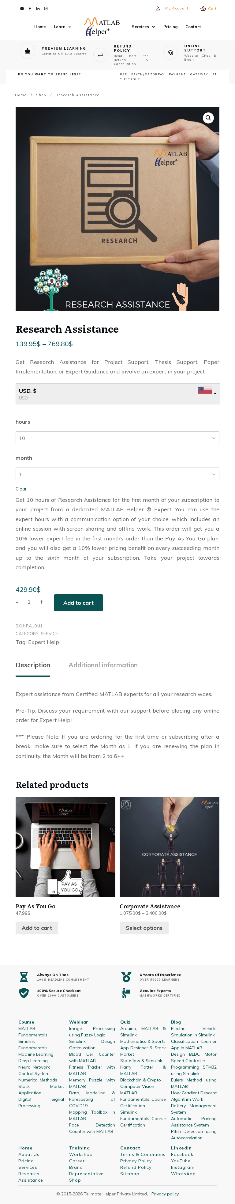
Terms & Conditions (143, 1154)
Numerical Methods (37, 1080)
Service (49, 633)
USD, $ (27, 390)
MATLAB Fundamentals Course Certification (143, 1099)
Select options (144, 927)
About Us (28, 1154)
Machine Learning (36, 1054)
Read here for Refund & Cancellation (131, 60)
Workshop (81, 1154)
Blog (176, 1022)
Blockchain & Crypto (140, 1080)
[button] (208, 117)
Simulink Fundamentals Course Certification (143, 1118)
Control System (34, 1073)
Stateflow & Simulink (141, 1060)
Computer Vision (137, 1086)
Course (26, 1022)
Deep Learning (33, 1060)
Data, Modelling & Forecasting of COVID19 (92, 1099)
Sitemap (130, 1173)
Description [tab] (33, 665)
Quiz (125, 1022)
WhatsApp (183, 1173)
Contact (130, 1148)
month (24, 457)
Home (25, 1148)
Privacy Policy (136, 1161)
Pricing (26, 1161)
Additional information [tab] (103, 665)
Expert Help (43, 642)
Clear (21, 489)
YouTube (181, 1161)
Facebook (182, 1154)
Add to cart (78, 602)
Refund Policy (135, 1167)
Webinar (78, 1022)
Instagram (183, 1167)
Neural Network (34, 1067)
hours (23, 421)
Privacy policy (165, 1194)
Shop (75, 1180)
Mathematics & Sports (143, 1041)
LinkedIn (181, 1148)
